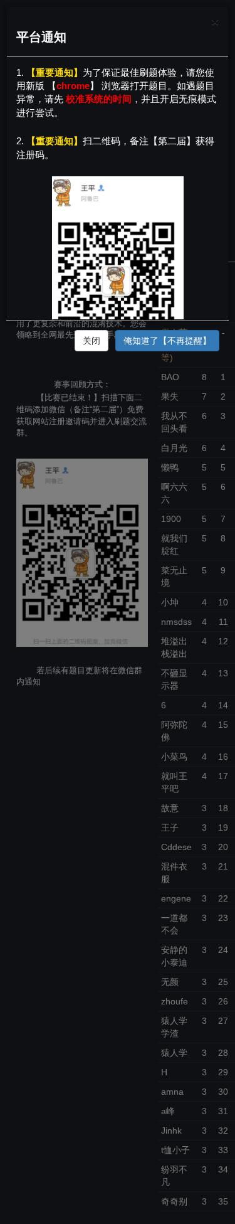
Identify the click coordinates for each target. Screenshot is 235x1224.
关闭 (91, 341)
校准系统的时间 (99, 98)
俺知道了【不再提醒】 (167, 341)
